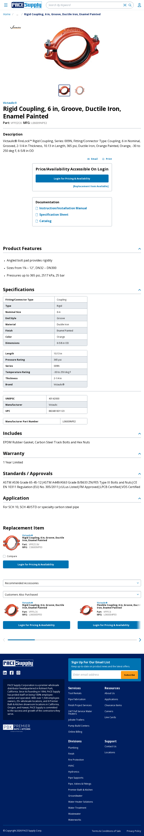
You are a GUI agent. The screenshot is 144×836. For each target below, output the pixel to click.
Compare (12, 556)
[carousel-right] (140, 640)
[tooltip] (17, 14)
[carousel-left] (4, 640)
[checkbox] (4, 556)
